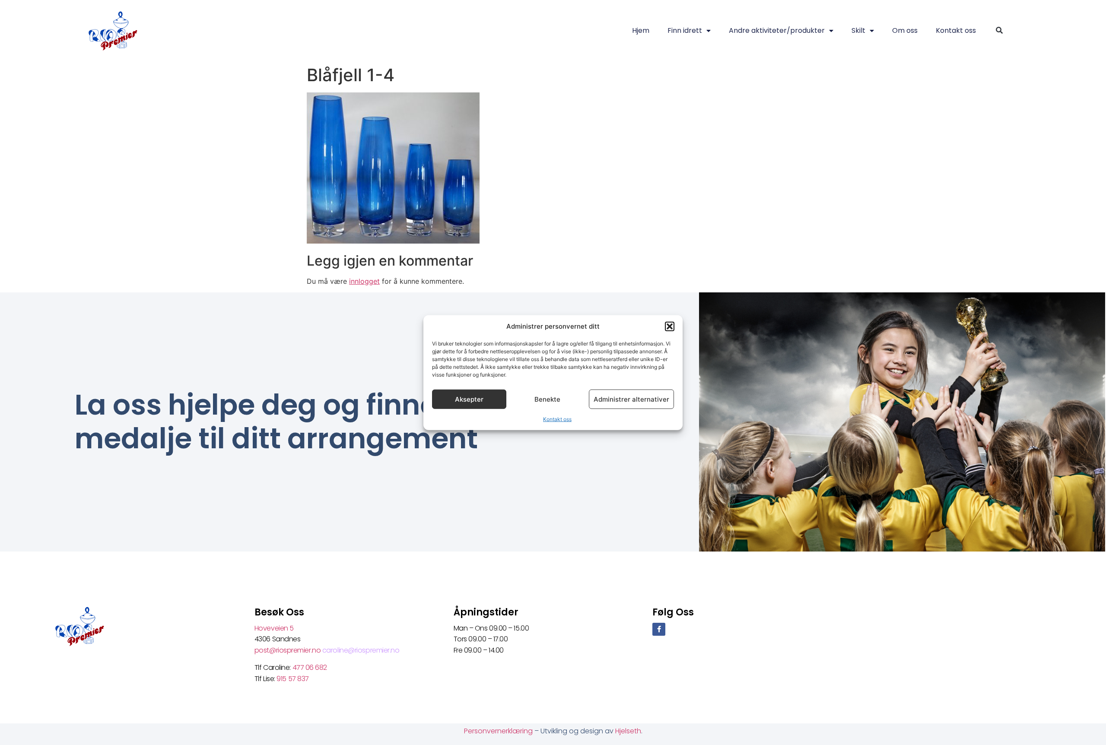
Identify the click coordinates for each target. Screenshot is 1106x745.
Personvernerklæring (499, 731)
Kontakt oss (557, 419)
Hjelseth (628, 731)
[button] (669, 326)
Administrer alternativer (631, 399)
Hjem (640, 30)
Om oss (905, 30)
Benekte (547, 399)
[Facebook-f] (658, 629)
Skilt (858, 30)
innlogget (364, 281)
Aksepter (469, 399)
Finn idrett (684, 30)
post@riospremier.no (288, 650)
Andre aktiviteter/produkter (777, 30)
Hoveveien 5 (274, 628)
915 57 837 (292, 679)
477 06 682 (310, 667)
